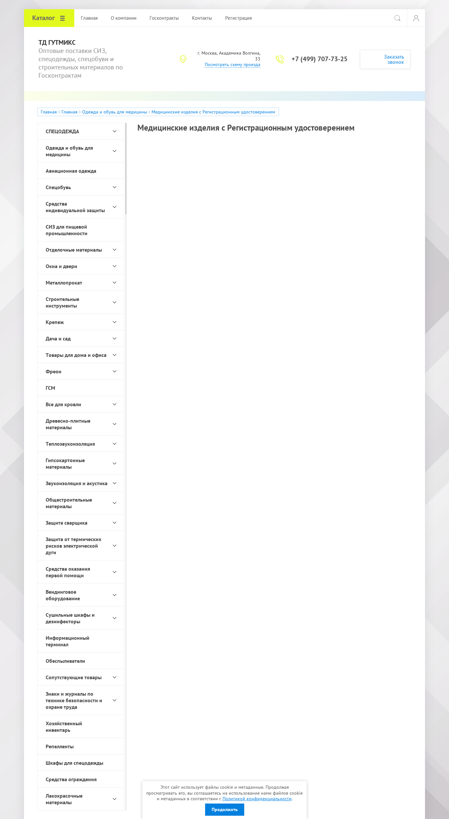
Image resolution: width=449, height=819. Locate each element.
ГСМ (50, 388)
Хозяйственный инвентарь (64, 726)
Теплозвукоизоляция (70, 443)
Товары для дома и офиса (76, 355)
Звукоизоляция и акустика (76, 483)
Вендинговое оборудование (63, 595)
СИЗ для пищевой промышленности (66, 229)
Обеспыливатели (65, 661)
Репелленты (60, 746)
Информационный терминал (67, 641)
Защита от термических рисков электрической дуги (73, 546)
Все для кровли (63, 404)
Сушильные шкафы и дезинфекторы (70, 618)
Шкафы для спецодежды (74, 762)
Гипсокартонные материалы (65, 463)
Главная (49, 112)
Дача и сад (58, 338)
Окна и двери (61, 266)
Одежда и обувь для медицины (114, 112)
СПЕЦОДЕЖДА (62, 131)
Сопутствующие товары (74, 677)
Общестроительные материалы (69, 502)
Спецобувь (58, 187)
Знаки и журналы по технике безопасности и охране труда (74, 700)
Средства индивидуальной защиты (75, 206)
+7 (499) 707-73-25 (319, 59)
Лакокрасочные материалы (64, 799)
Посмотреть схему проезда (232, 64)
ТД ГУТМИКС (57, 42)
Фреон (53, 371)
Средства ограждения (71, 779)
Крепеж (55, 322)
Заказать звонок (394, 59)
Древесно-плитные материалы (68, 424)
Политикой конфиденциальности (257, 799)
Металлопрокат (64, 282)
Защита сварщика (66, 522)
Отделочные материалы (74, 249)
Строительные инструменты (62, 302)
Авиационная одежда (71, 170)
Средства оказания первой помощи (68, 572)
